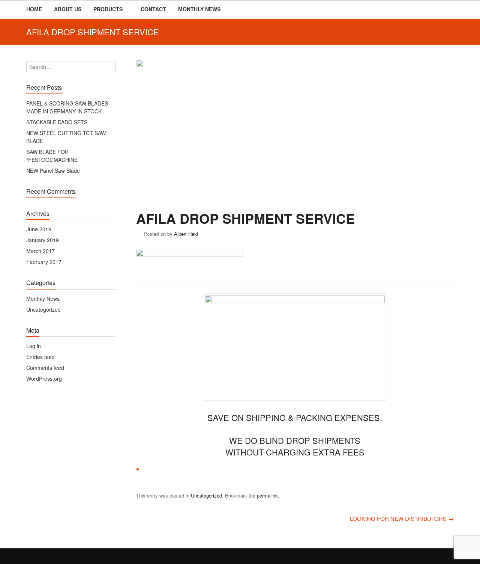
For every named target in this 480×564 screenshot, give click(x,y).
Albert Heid (186, 233)
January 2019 (42, 240)
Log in (33, 346)
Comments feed (45, 367)
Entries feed (40, 356)
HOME (34, 9)
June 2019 (38, 229)
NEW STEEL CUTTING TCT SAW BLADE (66, 137)
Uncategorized (206, 495)
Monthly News (43, 298)
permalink (267, 495)
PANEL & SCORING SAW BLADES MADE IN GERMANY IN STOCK (67, 107)
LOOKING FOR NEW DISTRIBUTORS (402, 518)
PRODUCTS (108, 9)
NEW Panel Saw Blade (53, 170)
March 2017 (40, 251)
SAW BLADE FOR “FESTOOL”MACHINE (52, 155)
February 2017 (44, 261)
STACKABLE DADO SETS (56, 122)
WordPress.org (44, 378)
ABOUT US (67, 9)
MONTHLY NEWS (199, 9)
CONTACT (153, 9)
